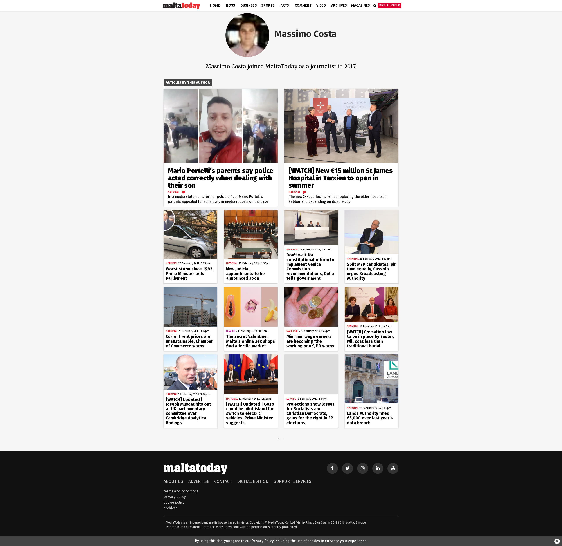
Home (215, 5)
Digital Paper (389, 5)
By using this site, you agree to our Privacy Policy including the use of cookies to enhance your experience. (281, 541)
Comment (303, 5)
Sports (268, 5)
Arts (285, 5)
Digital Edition (252, 481)
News (230, 5)
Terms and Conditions (181, 491)
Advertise (198, 481)
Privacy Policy (175, 497)
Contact (223, 481)
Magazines (360, 5)
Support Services (292, 481)
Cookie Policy (174, 502)
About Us (173, 481)
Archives (339, 5)
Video (321, 5)
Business (249, 5)
